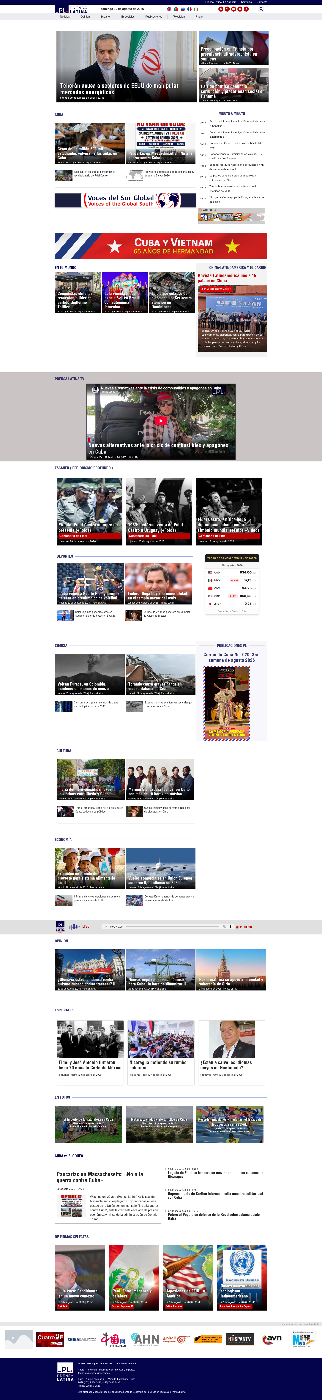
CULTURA (64, 750)
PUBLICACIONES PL (232, 645)
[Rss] (246, 9)
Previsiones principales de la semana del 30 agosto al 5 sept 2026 (170, 173)
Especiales (128, 16)
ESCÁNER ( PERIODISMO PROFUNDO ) (84, 468)
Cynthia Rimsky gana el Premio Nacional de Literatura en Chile (167, 809)
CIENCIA (61, 645)
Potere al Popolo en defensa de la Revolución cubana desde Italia (214, 1216)
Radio (199, 16)
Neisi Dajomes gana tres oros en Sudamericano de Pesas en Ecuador (95, 613)
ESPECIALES (64, 1010)
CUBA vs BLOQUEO (69, 1156)
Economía (63, 839)
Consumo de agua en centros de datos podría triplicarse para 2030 (96, 704)
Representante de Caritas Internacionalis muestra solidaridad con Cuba (215, 1195)
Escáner (105, 16)
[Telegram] (239, 9)
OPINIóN (61, 941)
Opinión (85, 16)
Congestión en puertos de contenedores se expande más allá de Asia (169, 898)
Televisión (179, 16)
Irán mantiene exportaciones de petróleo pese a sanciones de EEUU (97, 898)
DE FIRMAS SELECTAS (72, 1236)
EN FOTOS (62, 1097)
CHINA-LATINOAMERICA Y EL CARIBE (237, 267)
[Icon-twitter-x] (227, 9)
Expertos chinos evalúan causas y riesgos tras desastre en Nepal (169, 704)
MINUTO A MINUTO (232, 113)
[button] (261, 9)
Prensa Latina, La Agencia (220, 1)
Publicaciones (153, 16)
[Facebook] (220, 9)
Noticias (65, 16)
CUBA (59, 114)
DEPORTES (65, 556)
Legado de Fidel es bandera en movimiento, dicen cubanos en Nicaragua (215, 1174)
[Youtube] (233, 9)
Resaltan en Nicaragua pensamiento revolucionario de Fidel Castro (94, 173)
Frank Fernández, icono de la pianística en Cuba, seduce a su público (99, 809)
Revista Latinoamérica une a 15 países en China (227, 278)
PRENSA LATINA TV (69, 378)
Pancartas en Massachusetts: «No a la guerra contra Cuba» (100, 1177)
